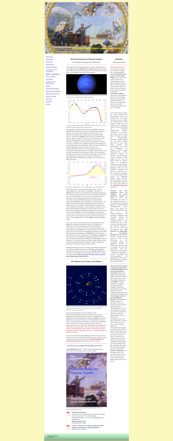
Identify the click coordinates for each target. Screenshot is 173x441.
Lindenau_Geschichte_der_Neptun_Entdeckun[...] (86, 427)
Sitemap (56, 435)
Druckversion (51, 435)
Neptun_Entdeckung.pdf (79, 421)
